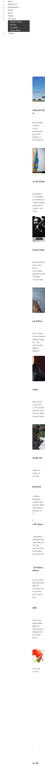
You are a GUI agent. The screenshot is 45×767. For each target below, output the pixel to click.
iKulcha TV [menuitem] (12, 4)
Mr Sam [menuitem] (13, 25)
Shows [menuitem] (10, 13)
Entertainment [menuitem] (13, 7)
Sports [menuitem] (10, 10)
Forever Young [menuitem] (15, 22)
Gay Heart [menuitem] (14, 27)
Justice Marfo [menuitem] (15, 30)
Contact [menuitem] (11, 33)
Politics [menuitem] (10, 16)
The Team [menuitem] (12, 19)
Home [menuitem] (10, 1)
